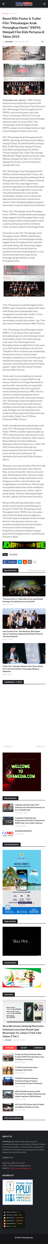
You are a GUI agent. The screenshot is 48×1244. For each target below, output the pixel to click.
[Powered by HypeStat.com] (13, 1228)
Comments (38, 1048)
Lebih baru (8, 746)
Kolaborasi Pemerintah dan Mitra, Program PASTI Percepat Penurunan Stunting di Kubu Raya (29, 1056)
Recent (24, 1048)
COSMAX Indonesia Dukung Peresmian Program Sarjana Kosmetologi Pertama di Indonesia (28, 1080)
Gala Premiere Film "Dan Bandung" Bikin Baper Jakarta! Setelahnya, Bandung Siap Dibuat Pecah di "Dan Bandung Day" (23, 633)
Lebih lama (40, 746)
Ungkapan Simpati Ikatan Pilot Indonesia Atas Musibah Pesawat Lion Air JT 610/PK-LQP (30, 807)
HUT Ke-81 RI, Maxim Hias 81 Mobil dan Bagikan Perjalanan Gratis (29, 1105)
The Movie (13, 13)
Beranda (5, 13)
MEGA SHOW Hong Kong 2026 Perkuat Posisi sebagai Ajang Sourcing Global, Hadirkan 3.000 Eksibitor (30, 1093)
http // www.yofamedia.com (21, 1168)
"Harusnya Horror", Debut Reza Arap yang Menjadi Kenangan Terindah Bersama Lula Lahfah (23, 600)
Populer (9, 1048)
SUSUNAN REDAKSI (23, 831)
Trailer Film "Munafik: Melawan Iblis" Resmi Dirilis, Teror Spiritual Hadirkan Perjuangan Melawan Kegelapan (23, 668)
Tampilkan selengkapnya (36, 570)
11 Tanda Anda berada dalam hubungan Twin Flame (26, 1068)
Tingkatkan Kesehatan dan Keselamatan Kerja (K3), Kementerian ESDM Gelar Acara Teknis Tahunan (30, 820)
